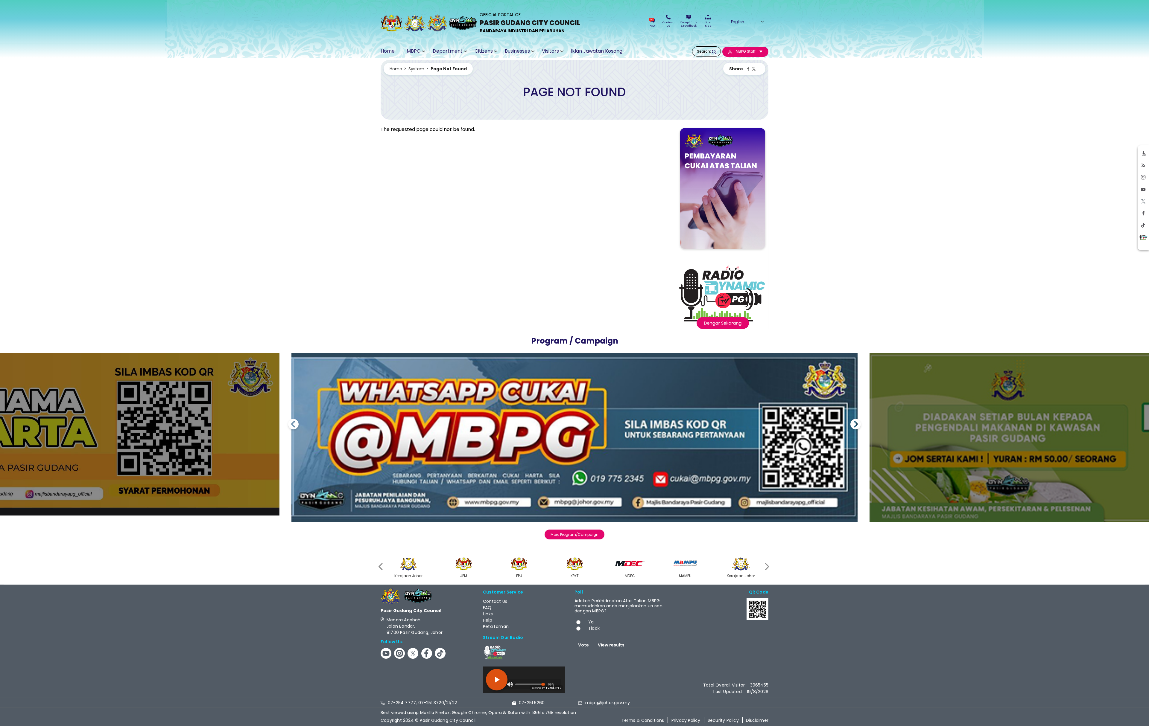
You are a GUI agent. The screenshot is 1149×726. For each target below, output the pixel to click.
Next (856, 425)
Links (488, 614)
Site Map (708, 24)
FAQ (652, 26)
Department (448, 51)
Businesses (517, 51)
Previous (293, 425)
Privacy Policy (685, 720)
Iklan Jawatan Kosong (596, 51)
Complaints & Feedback (688, 24)
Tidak (594, 628)
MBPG (414, 51)
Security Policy (723, 720)
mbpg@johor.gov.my (607, 703)
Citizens (484, 51)
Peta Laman (496, 626)
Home (388, 51)
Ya (591, 622)
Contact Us (668, 24)
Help (487, 620)
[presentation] (381, 566)
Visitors (550, 51)
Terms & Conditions (642, 720)
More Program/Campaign (574, 534)
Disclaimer (757, 720)
